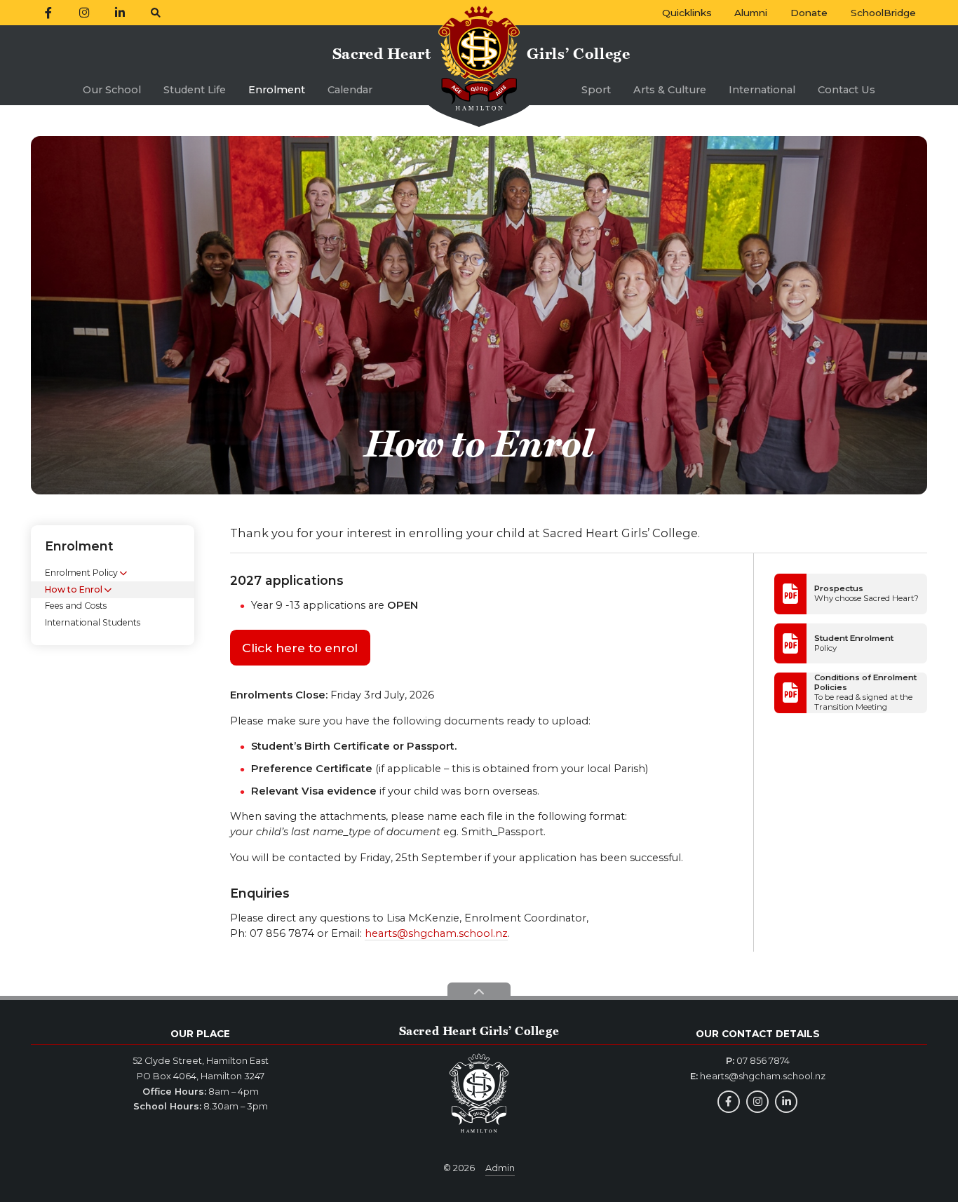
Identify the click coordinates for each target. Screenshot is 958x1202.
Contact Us (846, 89)
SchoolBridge (883, 12)
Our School (112, 89)
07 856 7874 (763, 1060)
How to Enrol (73, 589)
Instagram (757, 1101)
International (762, 89)
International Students (92, 622)
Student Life (194, 89)
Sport (596, 89)
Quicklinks (687, 12)
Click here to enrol (300, 647)
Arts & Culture (669, 89)
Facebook (728, 1101)
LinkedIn (786, 1101)
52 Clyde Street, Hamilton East (201, 1060)
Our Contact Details (758, 1033)
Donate (809, 12)
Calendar (350, 89)
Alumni (750, 12)
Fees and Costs (76, 606)
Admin (500, 1168)
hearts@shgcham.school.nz (436, 933)
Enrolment (276, 89)
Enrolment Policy (81, 573)
